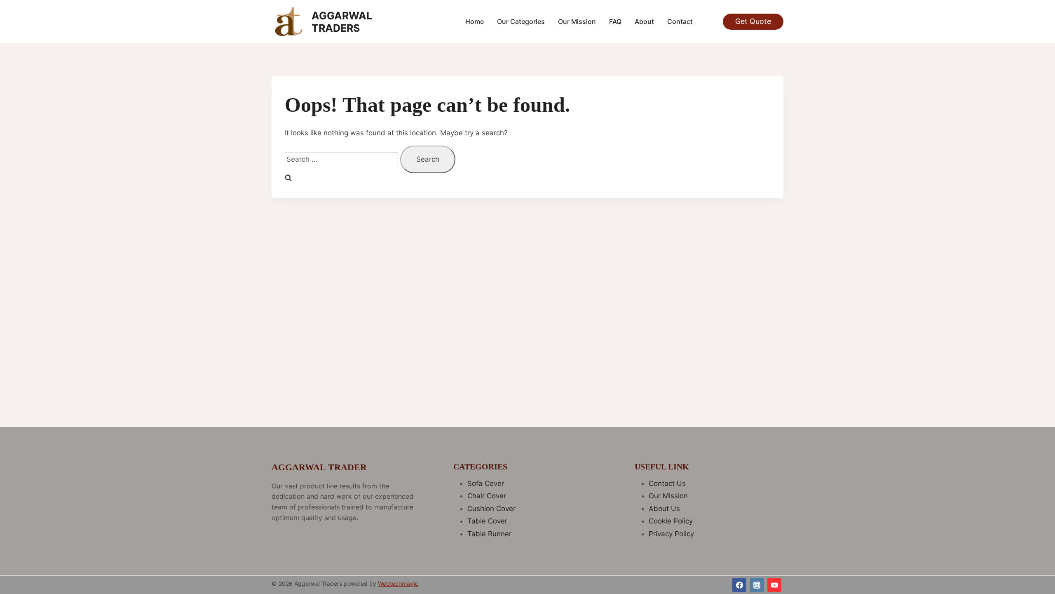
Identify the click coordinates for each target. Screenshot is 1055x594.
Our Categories (521, 21)
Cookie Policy (671, 521)
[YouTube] (774, 585)
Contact (680, 21)
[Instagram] (757, 585)
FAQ (615, 21)
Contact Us (667, 483)
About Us (664, 508)
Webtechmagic (398, 583)
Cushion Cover (491, 508)
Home (474, 21)
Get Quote (753, 21)
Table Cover (487, 521)
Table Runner (489, 534)
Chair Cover (486, 496)
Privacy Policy (671, 534)
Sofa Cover (485, 483)
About (644, 21)
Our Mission (577, 21)
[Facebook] (739, 585)
